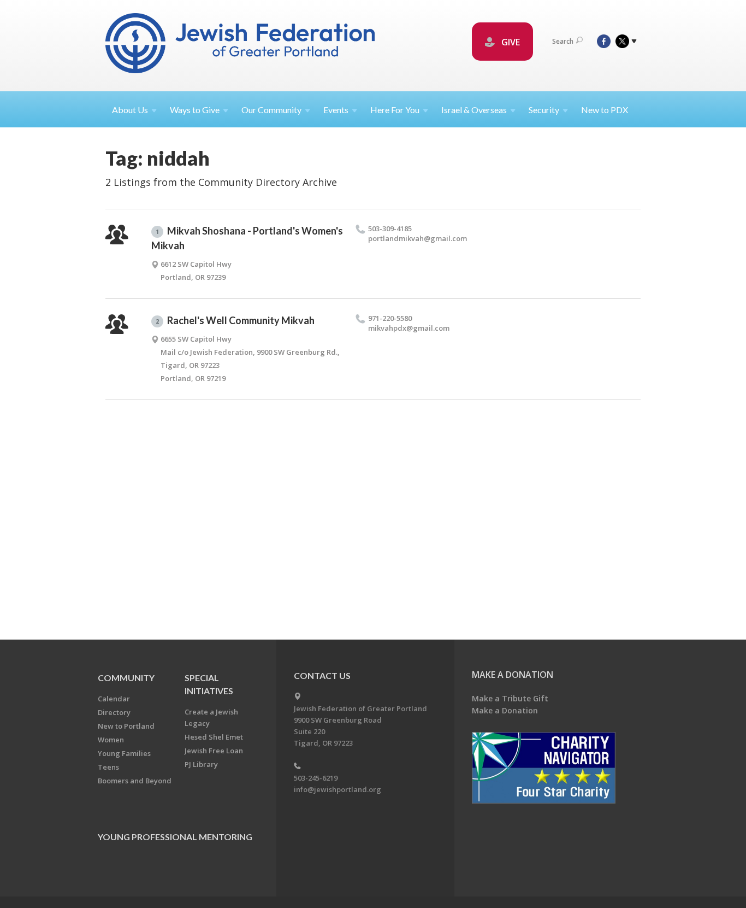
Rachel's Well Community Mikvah (235, 320)
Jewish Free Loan (214, 750)
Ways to (195, 109)
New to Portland (126, 726)
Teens (108, 767)
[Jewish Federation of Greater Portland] (241, 45)
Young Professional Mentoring (175, 836)
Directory (114, 712)
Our (271, 109)
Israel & (474, 109)
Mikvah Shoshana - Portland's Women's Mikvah (247, 238)
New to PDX (604, 109)
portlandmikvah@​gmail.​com (417, 238)
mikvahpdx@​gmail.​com (408, 328)
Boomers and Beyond (134, 781)
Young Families (124, 753)
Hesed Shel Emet (214, 737)
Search (562, 41)
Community (126, 677)
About (130, 109)
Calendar (114, 699)
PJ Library (201, 764)
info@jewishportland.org (337, 789)
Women (111, 740)
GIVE (509, 42)
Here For (394, 109)
